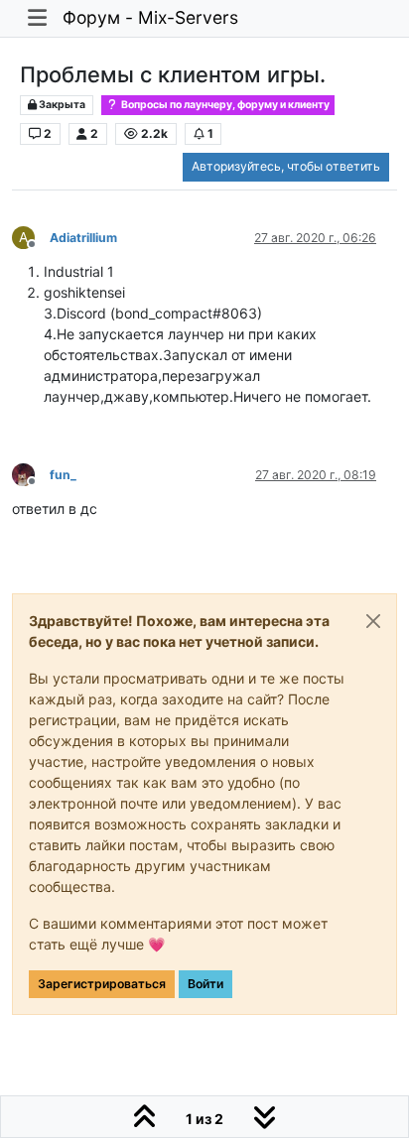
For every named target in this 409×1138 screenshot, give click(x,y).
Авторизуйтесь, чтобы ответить (286, 166)
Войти (205, 983)
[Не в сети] (31, 473)
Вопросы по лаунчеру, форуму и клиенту (224, 104)
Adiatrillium (83, 237)
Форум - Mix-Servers (150, 17)
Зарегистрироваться (102, 983)
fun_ (63, 474)
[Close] (373, 621)
